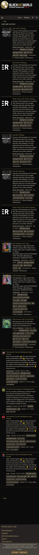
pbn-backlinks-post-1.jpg (21, 244)
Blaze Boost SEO (18, 47)
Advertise (5, 533)
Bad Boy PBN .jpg (19, 171)
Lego (8, 473)
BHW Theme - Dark (9, 526)
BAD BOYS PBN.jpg (19, 29)
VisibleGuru (16, 260)
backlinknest (10, 371)
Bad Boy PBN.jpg (18, 135)
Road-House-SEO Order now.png (24, 99)
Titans (8, 435)
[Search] (37, 17)
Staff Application (7, 530)
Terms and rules (7, 541)
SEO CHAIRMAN (18, 328)
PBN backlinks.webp (19, 276)
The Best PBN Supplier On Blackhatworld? (20, 389)
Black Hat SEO (11, 412)
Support (4, 539)
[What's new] (33, 17)
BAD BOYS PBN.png (19, 63)
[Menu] (2, 17)
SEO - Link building (12, 450)
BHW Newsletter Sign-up (10, 536)
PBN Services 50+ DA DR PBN (23, 319)
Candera (9, 406)
